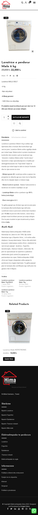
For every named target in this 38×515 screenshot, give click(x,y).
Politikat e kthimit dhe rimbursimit (13, 473)
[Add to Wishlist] (14, 123)
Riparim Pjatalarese (8, 419)
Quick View (9, 359)
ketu (8, 222)
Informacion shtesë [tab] (19, 137)
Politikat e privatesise (9, 490)
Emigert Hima (25, 506)
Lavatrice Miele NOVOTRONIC (14, 350)
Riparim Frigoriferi (7, 415)
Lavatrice (5, 442)
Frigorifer (5, 446)
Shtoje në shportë (21, 117)
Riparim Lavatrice (7, 411)
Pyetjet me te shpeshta (9, 477)
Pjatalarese (5, 450)
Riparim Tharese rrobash (10, 424)
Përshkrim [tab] (5, 137)
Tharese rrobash (7, 455)
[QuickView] (19, 123)
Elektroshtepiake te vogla (10, 459)
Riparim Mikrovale (7, 428)
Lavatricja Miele (8, 192)
